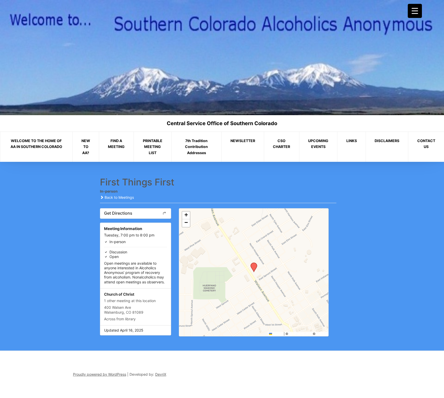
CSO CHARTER (281, 143)
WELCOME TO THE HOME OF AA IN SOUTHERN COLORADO (36, 143)
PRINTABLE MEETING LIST (152, 146)
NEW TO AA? (85, 146)
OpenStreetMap (300, 334)
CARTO (321, 334)
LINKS (351, 140)
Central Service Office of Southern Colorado (222, 123)
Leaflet (277, 334)
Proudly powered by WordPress (99, 374)
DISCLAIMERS (387, 140)
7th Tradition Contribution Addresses (196, 146)
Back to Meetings (119, 197)
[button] (252, 264)
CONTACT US (426, 143)
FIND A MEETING (116, 143)
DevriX (160, 374)
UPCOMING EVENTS (318, 143)
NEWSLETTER (242, 140)
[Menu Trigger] (415, 11)
